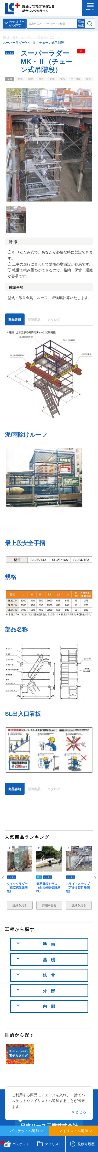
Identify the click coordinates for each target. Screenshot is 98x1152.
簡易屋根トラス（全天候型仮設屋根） (48, 887)
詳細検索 (81, 23)
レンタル (9, 53)
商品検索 (89, 23)
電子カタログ (18, 1053)
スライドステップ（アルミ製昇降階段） (78, 887)
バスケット (15, 1144)
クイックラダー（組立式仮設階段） (17, 887)
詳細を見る (20, 905)
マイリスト (53, 1144)
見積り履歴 (86, 1144)
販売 (39, 877)
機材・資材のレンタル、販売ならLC (28, 38)
